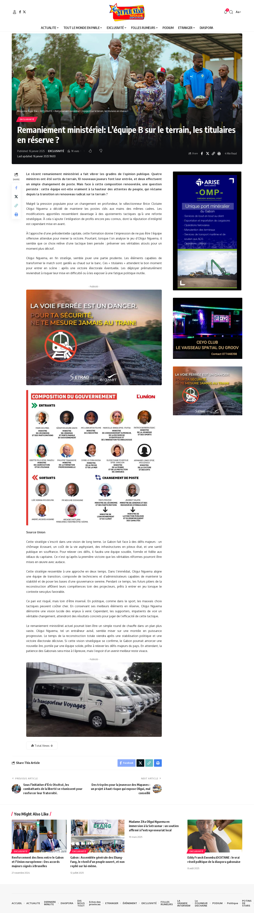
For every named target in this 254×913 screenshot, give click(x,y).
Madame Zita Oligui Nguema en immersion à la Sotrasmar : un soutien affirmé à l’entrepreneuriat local (154, 826)
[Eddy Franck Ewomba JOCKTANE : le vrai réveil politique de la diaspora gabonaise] (214, 836)
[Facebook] (20, 11)
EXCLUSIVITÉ (27, 119)
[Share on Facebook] (201, 153)
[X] (24, 11)
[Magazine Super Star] (127, 12)
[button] (14, 12)
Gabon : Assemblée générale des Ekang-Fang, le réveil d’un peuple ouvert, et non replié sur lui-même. (97, 862)
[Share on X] (207, 153)
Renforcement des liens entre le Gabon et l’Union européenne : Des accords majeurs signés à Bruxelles (38, 862)
